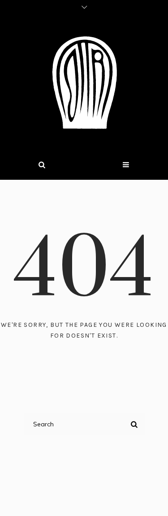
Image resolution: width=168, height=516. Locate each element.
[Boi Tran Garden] (84, 82)
